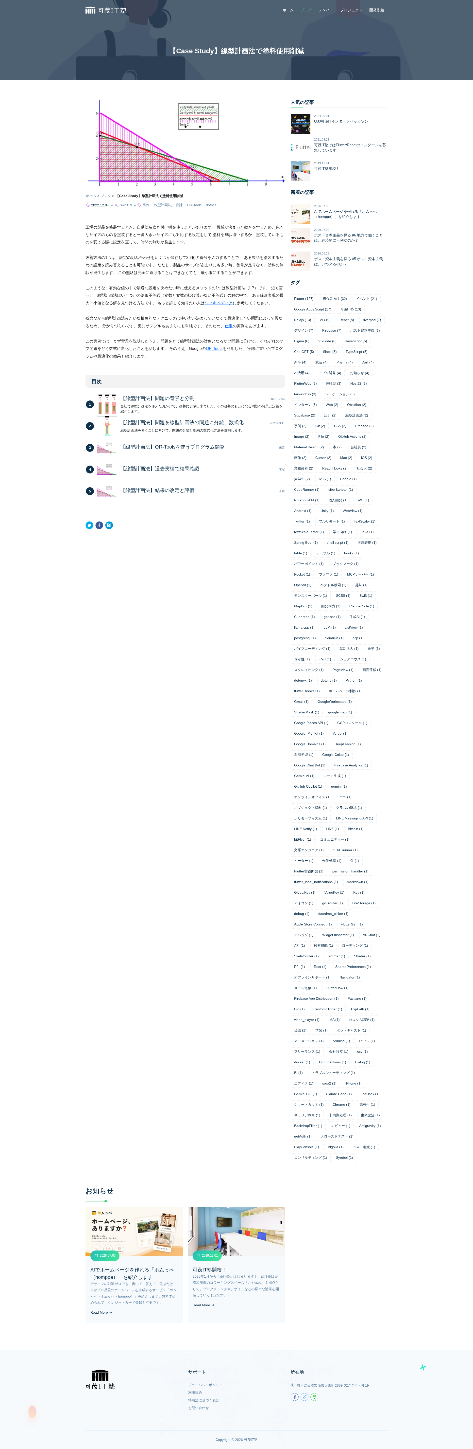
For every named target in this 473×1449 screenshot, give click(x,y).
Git (320, 426)
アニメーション (309, 1041)
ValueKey (334, 892)
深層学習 (303, 755)
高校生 (367, 1104)
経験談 (333, 383)
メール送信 (305, 988)
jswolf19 (125, 205)
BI (298, 1073)
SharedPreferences (353, 967)
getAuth (303, 1136)
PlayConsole (306, 1147)
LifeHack (370, 1094)
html (345, 797)
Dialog (362, 1062)
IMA (334, 1020)
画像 (300, 458)
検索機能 (323, 945)
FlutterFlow (337, 988)
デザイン (303, 330)
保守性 (302, 659)
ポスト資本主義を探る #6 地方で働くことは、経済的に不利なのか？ (348, 237)
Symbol (344, 1157)
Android (303, 511)
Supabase (304, 415)
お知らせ (359, 373)
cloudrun (334, 638)
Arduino (341, 1041)
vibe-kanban (340, 489)
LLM (329, 627)
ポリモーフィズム (310, 818)
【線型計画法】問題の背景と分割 (157, 398)
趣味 (361, 585)
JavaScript (356, 341)
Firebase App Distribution (316, 998)
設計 (179, 205)
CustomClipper (328, 1009)
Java (367, 532)
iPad (325, 659)
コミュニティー (335, 839)
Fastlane (357, 998)
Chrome (342, 1104)
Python (354, 680)
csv (362, 1051)
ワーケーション (340, 394)
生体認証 (370, 1115)
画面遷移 (372, 670)
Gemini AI (304, 776)
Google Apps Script (312, 309)
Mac (346, 458)
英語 (300, 1030)
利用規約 (195, 1393)
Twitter (302, 521)
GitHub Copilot (308, 786)
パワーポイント (309, 564)
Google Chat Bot (309, 765)
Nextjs (302, 320)
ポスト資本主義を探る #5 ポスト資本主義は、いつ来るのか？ (348, 261)
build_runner (345, 850)
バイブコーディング (312, 649)
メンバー (326, 10)
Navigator (349, 977)
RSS (325, 479)
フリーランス (307, 1051)
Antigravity (370, 1126)
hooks (351, 553)
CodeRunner (307, 489)
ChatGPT (304, 352)
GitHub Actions (352, 436)
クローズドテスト (337, 1136)
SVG (362, 500)
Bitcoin (356, 829)
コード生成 (334, 776)
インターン (305, 405)
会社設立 (338, 1051)
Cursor (323, 458)
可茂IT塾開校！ (326, 168)
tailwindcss (305, 394)
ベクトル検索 (333, 585)
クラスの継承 (349, 808)
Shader (362, 956)
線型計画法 (162, 205)
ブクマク (328, 574)
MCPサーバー (360, 574)
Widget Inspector (338, 935)
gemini (339, 786)
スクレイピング (309, 670)
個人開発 (338, 500)
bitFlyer (302, 839)
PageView (343, 670)
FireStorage (364, 903)
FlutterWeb (305, 383)
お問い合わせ (198, 1408)
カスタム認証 (362, 1020)
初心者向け (334, 299)
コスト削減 (364, 1147)
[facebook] (99, 525)
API (299, 945)
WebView (353, 511)
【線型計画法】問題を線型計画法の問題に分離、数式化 (182, 422)
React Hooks (335, 468)
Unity (327, 511)
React (346, 320)
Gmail (301, 702)
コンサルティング (310, 1157)
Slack (330, 352)
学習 (321, 1030)
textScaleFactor (309, 532)
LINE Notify (305, 829)
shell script (338, 542)
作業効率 (331, 861)
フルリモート (332, 521)
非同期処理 (340, 1115)
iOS (366, 458)
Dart (368, 362)
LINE (332, 829)
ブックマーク (346, 564)
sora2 (329, 1083)
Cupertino (304, 617)
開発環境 (330, 606)
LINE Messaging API (354, 818)
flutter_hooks (307, 691)
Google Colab (335, 755)
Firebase (331, 330)
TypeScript (357, 352)
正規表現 (367, 542)
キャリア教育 (307, 1115)
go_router (332, 903)
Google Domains (310, 744)
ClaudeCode (361, 606)
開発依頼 (376, 10)
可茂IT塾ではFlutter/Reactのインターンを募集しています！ (350, 147)
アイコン (303, 903)
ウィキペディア (219, 303)
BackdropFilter (308, 1126)
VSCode (327, 341)
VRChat (371, 935)
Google (348, 479)
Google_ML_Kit (309, 733)
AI (325, 320)
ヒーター (303, 861)
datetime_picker (333, 914)
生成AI (357, 617)
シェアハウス (353, 659)
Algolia (336, 1147)
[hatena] (109, 525)
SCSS (343, 596)
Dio (299, 1009)
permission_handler (350, 871)
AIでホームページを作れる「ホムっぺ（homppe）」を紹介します (345, 214)
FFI (299, 967)
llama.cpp (304, 627)
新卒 (300, 362)
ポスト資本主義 (365, 330)
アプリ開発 (330, 373)
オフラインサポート (312, 977)
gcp (358, 638)
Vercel (340, 733)
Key (359, 892)
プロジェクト (351, 10)
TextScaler (364, 521)
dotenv (329, 680)
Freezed (364, 426)
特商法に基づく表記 (203, 1400)
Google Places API (311, 723)
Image (301, 436)
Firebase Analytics (351, 765)
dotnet (211, 205)
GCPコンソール (352, 723)
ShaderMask (306, 712)
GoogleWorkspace (335, 702)
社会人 (364, 468)
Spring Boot (306, 542)
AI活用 (302, 373)
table (300, 553)
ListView (354, 627)
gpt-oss (332, 617)
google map (340, 712)
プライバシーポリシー (205, 1385)
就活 (321, 362)
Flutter (304, 299)
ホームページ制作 (345, 691)
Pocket (302, 574)
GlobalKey (305, 892)
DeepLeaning (348, 744)
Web (332, 405)
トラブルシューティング (333, 1073)
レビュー (340, 1126)
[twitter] (89, 525)
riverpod (372, 320)
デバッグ (303, 935)
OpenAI (302, 585)
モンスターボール (310, 596)
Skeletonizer (306, 956)
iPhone (353, 1083)
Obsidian (356, 405)
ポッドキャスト (351, 1030)
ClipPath (360, 1009)
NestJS (358, 383)
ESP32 (367, 1041)
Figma (301, 341)
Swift (365, 596)
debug (301, 914)
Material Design (309, 447)
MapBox (303, 606)
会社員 (358, 447)
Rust (320, 967)
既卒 (374, 649)
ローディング (355, 945)
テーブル (325, 553)
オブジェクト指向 (310, 808)
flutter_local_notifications (316, 882)
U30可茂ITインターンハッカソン (341, 121)
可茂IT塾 (350, 309)
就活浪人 (349, 649)
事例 (146, 205)
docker (302, 1062)
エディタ (303, 1083)
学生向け (342, 532)
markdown (358, 882)
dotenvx (303, 680)
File (323, 436)
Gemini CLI (305, 1094)
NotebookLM (307, 500)
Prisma (345, 362)
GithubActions (332, 1062)
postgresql (305, 638)
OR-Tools (194, 205)
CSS (340, 426)
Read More (99, 1312)
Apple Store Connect (313, 924)
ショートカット (309, 1104)
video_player (307, 1020)
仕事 (229, 326)
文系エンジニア (309, 850)
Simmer (336, 956)
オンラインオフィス (312, 797)
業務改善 (303, 468)
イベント (366, 299)
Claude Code (339, 1094)
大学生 (302, 479)
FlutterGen (352, 924)
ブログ (306, 10)
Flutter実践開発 (308, 871)
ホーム (288, 10)
